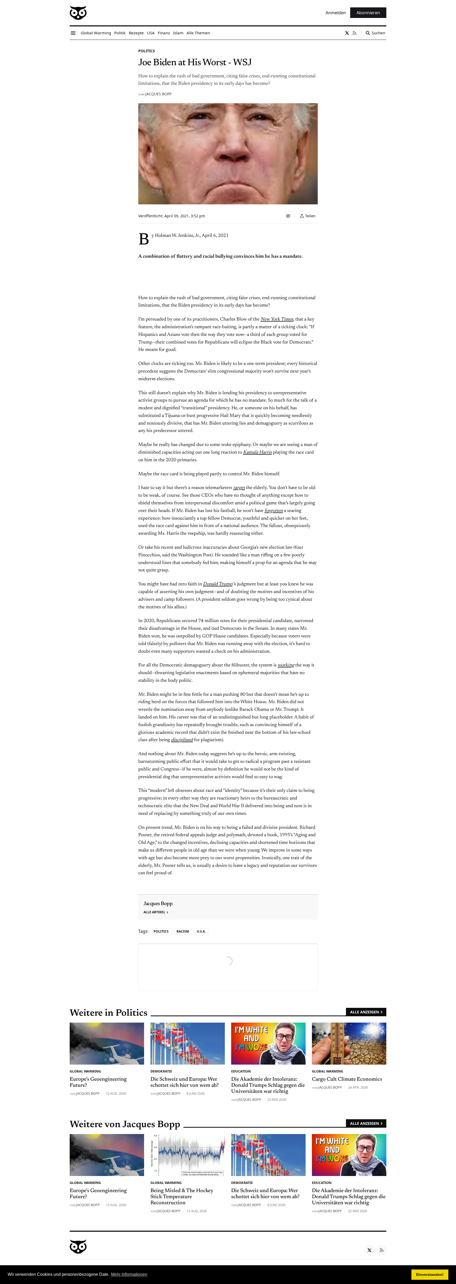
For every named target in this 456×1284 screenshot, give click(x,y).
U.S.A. (201, 931)
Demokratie (161, 1071)
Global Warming (85, 1071)
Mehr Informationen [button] (129, 1274)
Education (241, 1071)
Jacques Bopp (158, 93)
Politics (146, 50)
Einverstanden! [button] (430, 1274)
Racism (183, 931)
